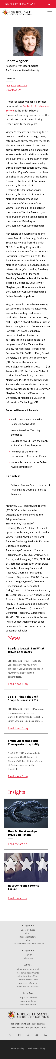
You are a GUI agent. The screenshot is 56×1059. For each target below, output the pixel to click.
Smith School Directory (28, 986)
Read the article (17, 844)
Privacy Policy (17, 1048)
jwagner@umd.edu (16, 85)
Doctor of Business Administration (28, 943)
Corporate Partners (28, 997)
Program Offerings (28, 983)
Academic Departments (28, 972)
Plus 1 (28, 933)
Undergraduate (28, 929)
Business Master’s (28, 936)
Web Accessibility (36, 1048)
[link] (26, 667)
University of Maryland (19, 4)
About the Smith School (28, 969)
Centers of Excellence (28, 979)
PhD (28, 940)
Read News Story (18, 684)
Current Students (28, 1001)
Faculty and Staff (28, 1004)
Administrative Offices (28, 976)
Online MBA (28, 958)
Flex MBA (28, 954)
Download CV (13, 90)
